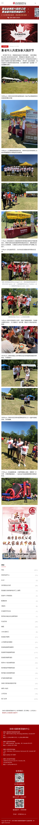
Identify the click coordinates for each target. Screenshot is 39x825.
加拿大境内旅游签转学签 (8, 683)
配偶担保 (4, 601)
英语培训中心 (5, 575)
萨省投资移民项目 (6, 678)
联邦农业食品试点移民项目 (9, 616)
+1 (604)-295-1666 (11, 745)
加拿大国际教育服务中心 (21, 820)
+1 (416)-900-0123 (11, 764)
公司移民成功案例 (6, 642)
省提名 (3, 606)
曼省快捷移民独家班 (7, 647)
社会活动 (4, 621)
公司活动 (5, 46)
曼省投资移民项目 (6, 657)
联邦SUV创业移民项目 (8, 662)
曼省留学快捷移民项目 (8, 652)
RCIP (2, 580)
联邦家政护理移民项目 (8, 668)
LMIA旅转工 (5, 631)
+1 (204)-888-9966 (23, 737)
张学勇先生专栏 (6, 585)
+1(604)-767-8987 (11, 755)
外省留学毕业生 (6, 611)
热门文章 (4, 698)
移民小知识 (4, 688)
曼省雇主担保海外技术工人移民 (10, 590)
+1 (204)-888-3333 (11, 737)
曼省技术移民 (5, 637)
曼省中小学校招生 (6, 595)
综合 (2, 570)
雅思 (2, 626)
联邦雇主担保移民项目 (8, 673)
